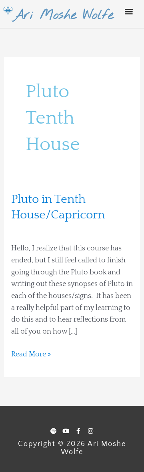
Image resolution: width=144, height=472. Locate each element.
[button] (129, 11)
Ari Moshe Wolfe (63, 15)
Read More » (31, 353)
